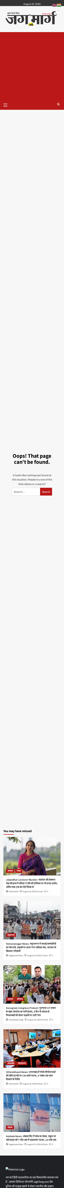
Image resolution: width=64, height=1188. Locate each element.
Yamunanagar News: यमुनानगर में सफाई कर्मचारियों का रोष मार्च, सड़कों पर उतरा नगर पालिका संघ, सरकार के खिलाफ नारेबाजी (31, 947)
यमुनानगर (11, 935)
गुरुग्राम (10, 999)
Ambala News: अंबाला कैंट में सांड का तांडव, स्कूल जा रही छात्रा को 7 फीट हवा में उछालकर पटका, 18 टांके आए (31, 1138)
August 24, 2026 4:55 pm (33, 1083)
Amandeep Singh (16, 1019)
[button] (6, 104)
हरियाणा (20, 999)
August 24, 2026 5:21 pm (33, 891)
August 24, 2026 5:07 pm (37, 1019)
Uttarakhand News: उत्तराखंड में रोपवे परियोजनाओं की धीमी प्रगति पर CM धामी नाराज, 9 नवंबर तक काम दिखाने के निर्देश (30, 1075)
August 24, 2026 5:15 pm (37, 955)
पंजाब (19, 870)
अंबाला (10, 1127)
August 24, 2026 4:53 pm (37, 1144)
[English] (55, 4)
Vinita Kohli (14, 891)
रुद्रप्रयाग (22, 1063)
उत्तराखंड (11, 1063)
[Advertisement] (32, 66)
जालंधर (10, 870)
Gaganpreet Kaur (16, 955)
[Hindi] (59, 4)
